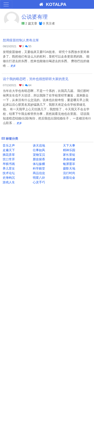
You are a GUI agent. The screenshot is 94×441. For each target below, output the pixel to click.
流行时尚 (68, 173)
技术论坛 (8, 173)
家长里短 (68, 154)
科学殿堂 (38, 168)
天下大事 (68, 145)
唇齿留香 (38, 159)
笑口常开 (8, 159)
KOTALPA (54, 4)
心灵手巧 (38, 182)
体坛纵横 (38, 164)
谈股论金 (68, 177)
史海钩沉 (8, 177)
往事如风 (38, 150)
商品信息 (38, 173)
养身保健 (68, 159)
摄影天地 (68, 168)
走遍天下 (8, 150)
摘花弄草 (8, 154)
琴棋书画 (8, 164)
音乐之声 (8, 145)
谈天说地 (38, 145)
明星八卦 (38, 177)
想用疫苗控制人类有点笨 (21, 40)
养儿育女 (8, 168)
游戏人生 (8, 182)
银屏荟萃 (68, 164)
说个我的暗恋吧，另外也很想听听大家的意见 (35, 79)
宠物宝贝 (38, 154)
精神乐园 (68, 150)
